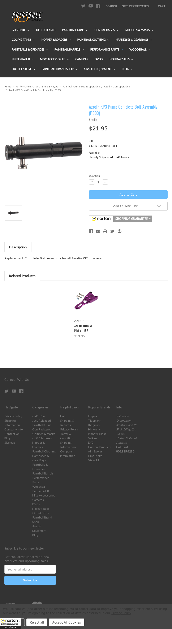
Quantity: (94, 175)
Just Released (46, 30)
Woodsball (138, 49)
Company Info (13, 429)
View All (93, 460)
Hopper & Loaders (55, 39)
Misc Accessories (53, 59)
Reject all (37, 622)
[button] (10, 623)
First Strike (95, 455)
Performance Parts (105, 49)
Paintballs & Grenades (28, 49)
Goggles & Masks (137, 30)
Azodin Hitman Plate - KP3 (83, 328)
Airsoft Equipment (98, 69)
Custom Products (99, 447)
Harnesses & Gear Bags (132, 39)
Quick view (86, 295)
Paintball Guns (73, 30)
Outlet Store (22, 69)
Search (111, 6)
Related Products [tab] (22, 276)
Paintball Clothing (91, 39)
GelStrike (19, 30)
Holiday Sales (120, 59)
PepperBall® (21, 59)
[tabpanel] (86, 312)
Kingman (94, 425)
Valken (92, 438)
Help (63, 416)
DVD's (99, 59)
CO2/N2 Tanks (22, 39)
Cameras (81, 59)
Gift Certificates (135, 6)
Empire (92, 416)
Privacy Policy (13, 416)
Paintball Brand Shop (58, 69)
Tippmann (94, 420)
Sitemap (9, 442)
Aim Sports (95, 451)
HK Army (94, 429)
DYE (91, 442)
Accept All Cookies (66, 622)
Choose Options (86, 304)
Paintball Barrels (68, 49)
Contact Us (12, 433)
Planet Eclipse (97, 433)
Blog (126, 69)
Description (18, 247)
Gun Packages (104, 30)
